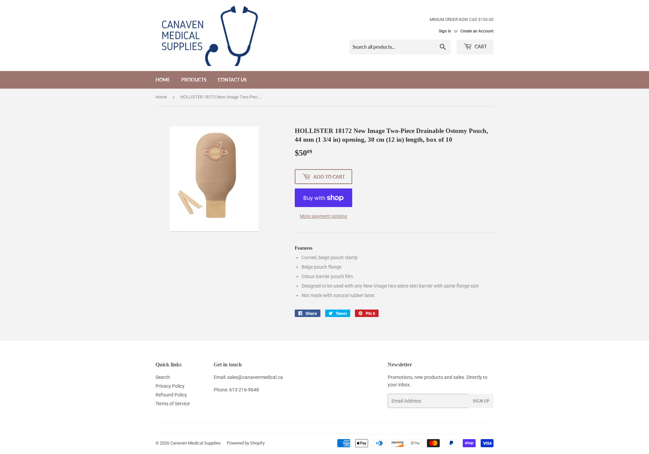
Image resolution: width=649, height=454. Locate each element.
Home (162, 80)
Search (162, 377)
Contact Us (232, 80)
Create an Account (477, 31)
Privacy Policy (170, 386)
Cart (480, 46)
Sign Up (481, 401)
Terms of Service (172, 403)
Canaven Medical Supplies (195, 443)
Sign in (445, 31)
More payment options (323, 216)
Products (194, 80)
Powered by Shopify (246, 443)
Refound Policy (171, 395)
